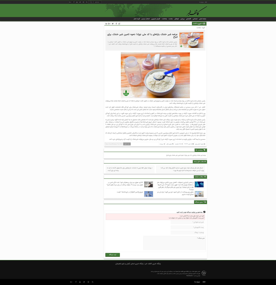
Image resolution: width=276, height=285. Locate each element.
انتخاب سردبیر (146, 19)
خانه (206, 2)
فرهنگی (176, 19)
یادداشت (164, 19)
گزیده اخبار (137, 19)
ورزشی (182, 19)
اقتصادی (188, 19)
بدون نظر (169, 144)
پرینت (162, 144)
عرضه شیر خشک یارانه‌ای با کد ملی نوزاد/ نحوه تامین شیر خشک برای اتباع (142, 35)
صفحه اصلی (202, 19)
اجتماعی (195, 19)
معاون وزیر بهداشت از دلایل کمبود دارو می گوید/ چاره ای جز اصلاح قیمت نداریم (175, 193)
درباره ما (201, 2)
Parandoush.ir (189, 276)
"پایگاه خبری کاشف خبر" (184, 271)
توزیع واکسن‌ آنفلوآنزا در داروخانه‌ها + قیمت (130, 192)
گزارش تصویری (155, 19)
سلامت (171, 19)
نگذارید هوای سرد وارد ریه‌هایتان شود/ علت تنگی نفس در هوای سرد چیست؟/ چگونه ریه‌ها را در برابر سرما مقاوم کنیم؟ (125, 183)
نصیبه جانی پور (199, 144)
